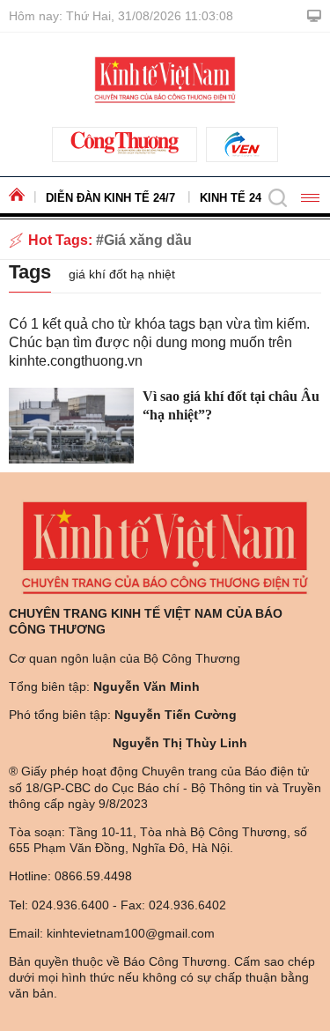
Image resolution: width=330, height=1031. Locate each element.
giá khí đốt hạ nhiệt (122, 274)
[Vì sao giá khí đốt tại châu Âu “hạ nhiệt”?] (71, 425)
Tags (30, 272)
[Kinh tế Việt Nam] (165, 78)
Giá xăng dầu (148, 240)
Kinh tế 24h (234, 197)
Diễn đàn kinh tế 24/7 (110, 197)
